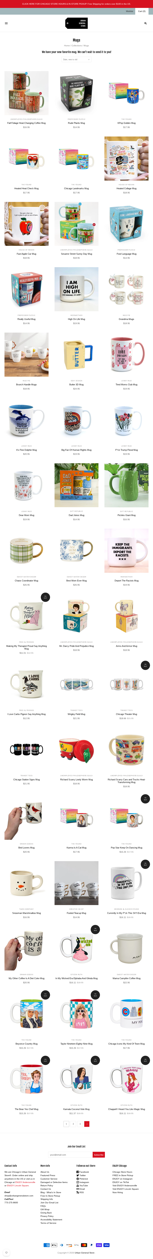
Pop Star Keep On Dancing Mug (126, 847)
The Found (126, 119)
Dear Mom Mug (26, 515)
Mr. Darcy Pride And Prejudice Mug (76, 646)
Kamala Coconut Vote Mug (76, 1109)
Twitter (82, 1175)
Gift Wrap (44, 1209)
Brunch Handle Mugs (26, 384)
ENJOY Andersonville (25, 1182)
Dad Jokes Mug (76, 515)
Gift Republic (76, 511)
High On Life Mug (76, 319)
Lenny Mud (126, 381)
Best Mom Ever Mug (76, 580)
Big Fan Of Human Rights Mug (76, 450)
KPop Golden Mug (127, 123)
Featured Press (47, 1175)
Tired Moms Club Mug (126, 384)
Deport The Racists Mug (127, 580)
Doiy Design (76, 381)
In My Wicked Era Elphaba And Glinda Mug (76, 978)
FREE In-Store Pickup (123, 1175)
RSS (81, 1192)
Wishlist (129, 11)
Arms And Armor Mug (126, 646)
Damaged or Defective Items (54, 1182)
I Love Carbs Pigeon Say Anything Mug (26, 714)
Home (67, 45)
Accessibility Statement (51, 1219)
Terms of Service (48, 1223)
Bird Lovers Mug (26, 847)
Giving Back (46, 1213)
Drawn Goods (26, 844)
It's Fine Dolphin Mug (26, 450)
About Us (44, 1172)
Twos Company (26, 909)
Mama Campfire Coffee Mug (126, 978)
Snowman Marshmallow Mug (26, 913)
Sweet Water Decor (26, 577)
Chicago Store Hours (122, 1172)
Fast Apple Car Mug (26, 254)
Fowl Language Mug (126, 254)
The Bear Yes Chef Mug (26, 1109)
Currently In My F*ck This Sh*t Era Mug (126, 913)
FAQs (43, 1206)
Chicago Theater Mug (126, 714)
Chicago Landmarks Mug (76, 188)
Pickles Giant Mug (127, 515)
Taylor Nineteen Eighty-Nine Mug (76, 1043)
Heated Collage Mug (126, 188)
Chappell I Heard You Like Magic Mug (126, 1109)
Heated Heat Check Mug (26, 188)
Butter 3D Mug (76, 384)
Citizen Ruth (76, 974)
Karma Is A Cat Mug (76, 847)
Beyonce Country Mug (27, 1043)
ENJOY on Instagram (123, 1179)
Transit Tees (76, 710)
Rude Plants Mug (76, 123)
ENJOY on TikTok (121, 1182)
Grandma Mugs (126, 319)
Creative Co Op (76, 909)
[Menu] (6, 23)
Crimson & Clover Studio (126, 909)
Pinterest (83, 1179)
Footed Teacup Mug (76, 913)
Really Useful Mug (26, 319)
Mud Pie (126, 315)
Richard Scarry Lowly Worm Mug (76, 779)
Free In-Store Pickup (50, 1196)
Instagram (84, 1182)
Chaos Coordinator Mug (26, 580)
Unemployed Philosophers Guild (26, 119)
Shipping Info (46, 1199)
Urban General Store (84, 1253)
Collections (77, 45)
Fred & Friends (26, 642)
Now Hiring (118, 1192)
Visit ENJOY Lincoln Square (126, 1189)
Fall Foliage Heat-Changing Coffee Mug (26, 123)
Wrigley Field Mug (76, 714)
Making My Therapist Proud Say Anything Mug (26, 647)
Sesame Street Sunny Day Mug (76, 254)
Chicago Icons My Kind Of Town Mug (126, 1043)
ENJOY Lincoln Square (18, 1185)
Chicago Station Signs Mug (26, 779)
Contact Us (45, 1189)
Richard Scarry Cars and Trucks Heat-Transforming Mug (126, 781)
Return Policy (46, 1185)
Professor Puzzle (76, 119)
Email (82, 1189)
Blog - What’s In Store (50, 1192)
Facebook (84, 1172)
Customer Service (48, 1179)
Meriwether (76, 315)
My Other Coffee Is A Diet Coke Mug (26, 978)
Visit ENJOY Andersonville (125, 1185)
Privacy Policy (46, 1216)
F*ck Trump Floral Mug (126, 450)
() (142, 11)
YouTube (83, 1185)
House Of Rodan (126, 185)
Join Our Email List (49, 1202)
